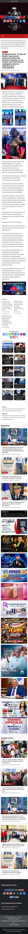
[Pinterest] (21, 334)
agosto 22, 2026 (17, 507)
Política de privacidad (13, 919)
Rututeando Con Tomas (8, 70)
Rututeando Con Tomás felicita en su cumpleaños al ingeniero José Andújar (12, 477)
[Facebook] (4, 334)
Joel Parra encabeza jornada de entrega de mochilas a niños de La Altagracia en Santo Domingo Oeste (12, 761)
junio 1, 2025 (16, 70)
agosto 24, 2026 (17, 454)
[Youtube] (14, 337)
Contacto (19, 917)
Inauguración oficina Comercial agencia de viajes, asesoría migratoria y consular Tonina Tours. (13, 789)
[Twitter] (6, 334)
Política (4, 840)
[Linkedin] (15, 334)
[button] (2, 36)
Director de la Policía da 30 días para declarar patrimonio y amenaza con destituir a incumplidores (13, 503)
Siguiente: (14, 416)
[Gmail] (17, 337)
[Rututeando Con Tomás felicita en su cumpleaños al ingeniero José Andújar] (14, 466)
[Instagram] (12, 334)
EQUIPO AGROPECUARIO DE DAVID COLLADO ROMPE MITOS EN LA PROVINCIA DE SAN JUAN (13, 845)
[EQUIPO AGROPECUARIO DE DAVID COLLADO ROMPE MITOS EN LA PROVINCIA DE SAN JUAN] (14, 833)
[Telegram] (18, 334)
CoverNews (10, 931)
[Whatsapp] (9, 334)
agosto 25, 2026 (17, 764)
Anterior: (13, 409)
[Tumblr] (24, 334)
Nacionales (5, 52)
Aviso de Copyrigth (14, 924)
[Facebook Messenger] (11, 337)
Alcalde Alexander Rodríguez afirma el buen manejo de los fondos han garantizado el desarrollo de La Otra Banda (19, 306)
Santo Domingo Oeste (7, 756)
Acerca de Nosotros (10, 917)
